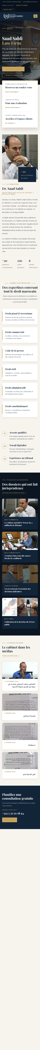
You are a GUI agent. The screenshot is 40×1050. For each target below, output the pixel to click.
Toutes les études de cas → (14, 493)
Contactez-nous (13, 69)
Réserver (10, 820)
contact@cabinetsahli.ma (30, 1)
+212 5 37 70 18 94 (21, 5)
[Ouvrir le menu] (35, 16)
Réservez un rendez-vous (17, 75)
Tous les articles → (10, 655)
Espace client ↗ (8, 9)
